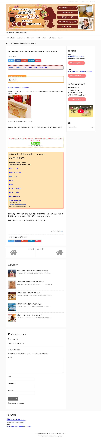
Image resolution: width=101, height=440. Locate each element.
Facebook (71, 1)
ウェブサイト (11, 390)
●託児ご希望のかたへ (14, 196)
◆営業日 (33, 67)
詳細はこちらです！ (13, 80)
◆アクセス (28, 67)
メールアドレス (12, 383)
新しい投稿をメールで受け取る (16, 403)
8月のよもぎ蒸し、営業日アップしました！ (29, 293)
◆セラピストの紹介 (14, 192)
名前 (9, 376)
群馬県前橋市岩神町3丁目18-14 (76, 56)
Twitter (76, 1)
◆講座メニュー (13, 176)
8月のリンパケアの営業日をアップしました (29, 304)
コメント (10, 357)
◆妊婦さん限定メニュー (15, 172)
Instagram (82, 1)
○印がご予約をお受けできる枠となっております (19, 426)
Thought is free (59, 436)
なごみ (61, 231)
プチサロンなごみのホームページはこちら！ (19, 87)
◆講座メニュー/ (21, 67)
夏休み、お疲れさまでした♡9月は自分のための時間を (32, 270)
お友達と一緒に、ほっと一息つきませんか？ (29, 315)
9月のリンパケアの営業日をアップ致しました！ (30, 281)
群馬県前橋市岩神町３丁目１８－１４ (16, 420)
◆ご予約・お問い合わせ (42, 67)
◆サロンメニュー (13, 168)
